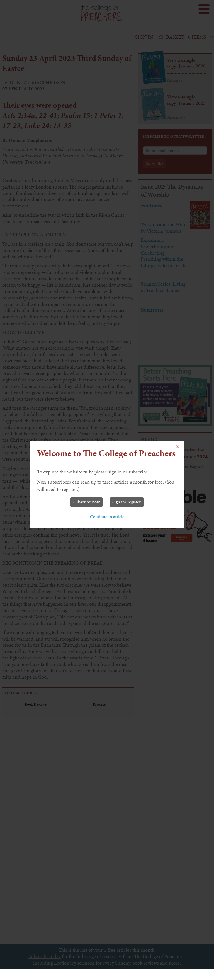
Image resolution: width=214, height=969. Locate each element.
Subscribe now (86, 502)
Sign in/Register (126, 502)
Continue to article (107, 516)
